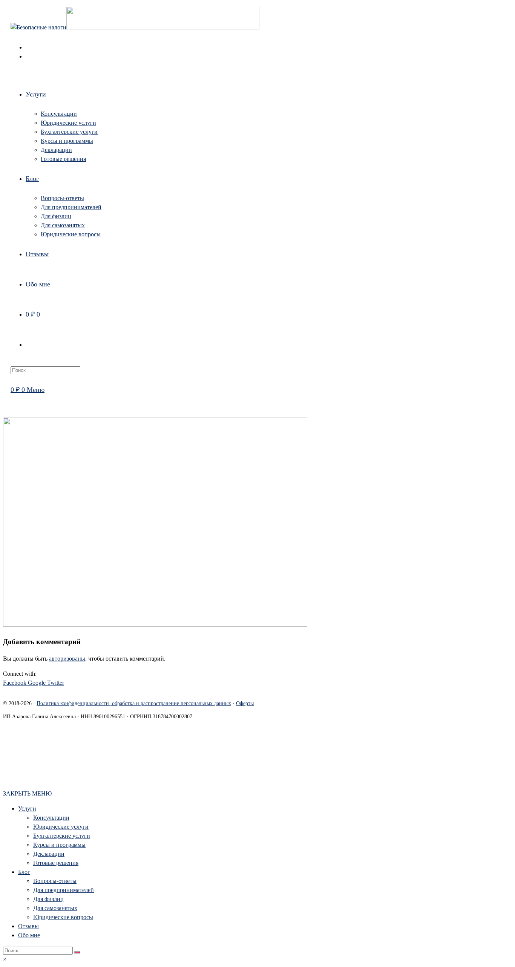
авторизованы (67, 658)
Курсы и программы (59, 845)
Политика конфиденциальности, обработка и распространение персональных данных (134, 703)
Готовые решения (55, 863)
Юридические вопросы (63, 917)
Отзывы (28, 926)
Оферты (245, 703)
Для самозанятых (55, 908)
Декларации (48, 854)
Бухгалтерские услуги (61, 835)
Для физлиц (48, 899)
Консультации (51, 817)
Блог (24, 872)
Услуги (27, 808)
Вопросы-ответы (55, 881)
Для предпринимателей (63, 890)
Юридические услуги (61, 826)
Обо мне (29, 935)
